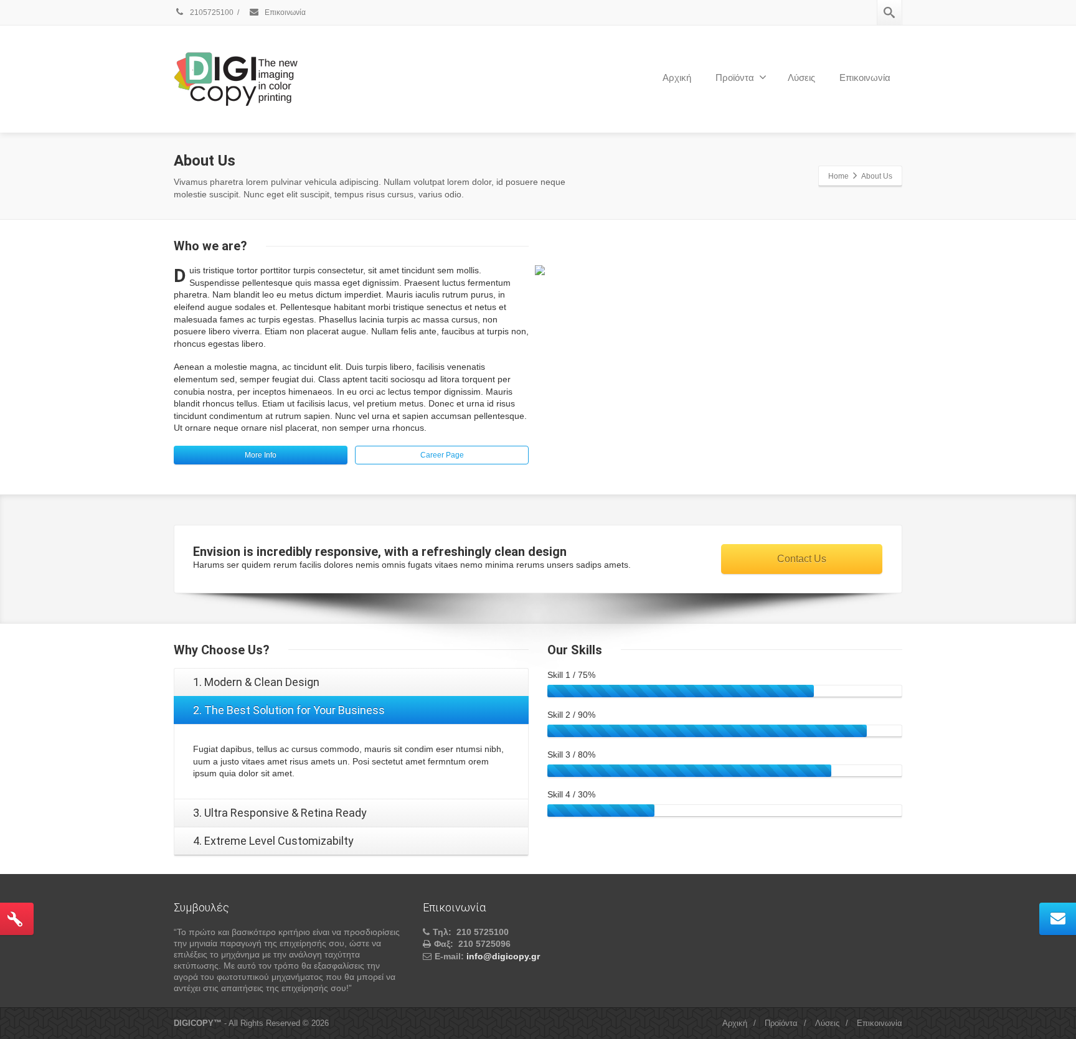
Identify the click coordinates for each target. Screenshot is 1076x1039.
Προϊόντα (734, 77)
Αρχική (677, 77)
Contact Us (801, 558)
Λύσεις (801, 77)
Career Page (442, 455)
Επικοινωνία (284, 12)
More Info (260, 455)
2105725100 (211, 12)
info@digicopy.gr (503, 956)
